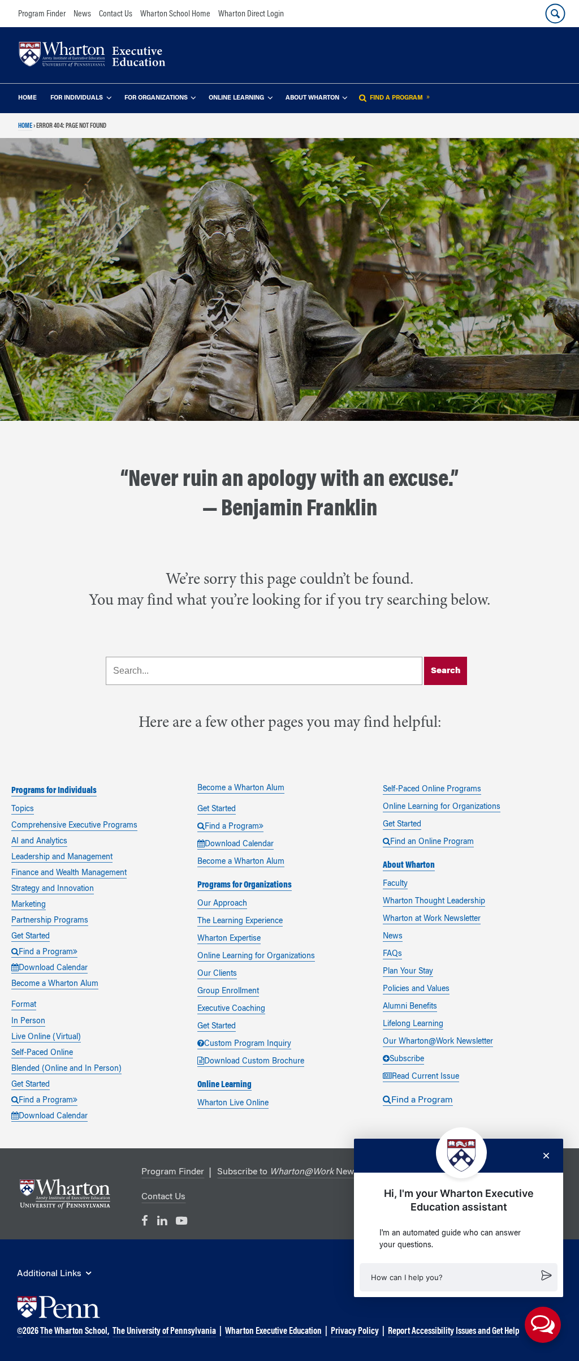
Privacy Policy (355, 1331)
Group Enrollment (228, 992)
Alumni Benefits (410, 1007)
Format (23, 1005)
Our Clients (217, 974)
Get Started (30, 937)
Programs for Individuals (54, 790)
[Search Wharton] (555, 13)
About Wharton (312, 98)
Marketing (28, 905)
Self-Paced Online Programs (432, 790)
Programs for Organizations (244, 885)
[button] (459, 1277)
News (82, 14)
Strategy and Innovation (52, 889)
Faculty (395, 884)
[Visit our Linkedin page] (162, 1221)
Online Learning (236, 98)
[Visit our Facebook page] (145, 1221)
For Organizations (156, 98)
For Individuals (76, 98)
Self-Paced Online (42, 1053)
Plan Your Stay (408, 972)
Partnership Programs (49, 921)
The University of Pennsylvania (164, 1331)
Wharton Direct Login (251, 14)
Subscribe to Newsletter (298, 1172)
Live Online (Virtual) (46, 1037)
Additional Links (49, 1273)
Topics (22, 809)
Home (27, 98)
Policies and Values (416, 989)
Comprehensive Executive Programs (74, 826)
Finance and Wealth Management (69, 873)
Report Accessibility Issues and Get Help (453, 1331)
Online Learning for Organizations (256, 957)
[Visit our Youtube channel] (181, 1221)
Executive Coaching (231, 1009)
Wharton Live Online (233, 1104)
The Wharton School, (74, 1331)
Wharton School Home (175, 14)
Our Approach (222, 904)
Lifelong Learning (413, 1024)
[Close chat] (546, 1155)
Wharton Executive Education (273, 1331)
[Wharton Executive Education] (97, 55)
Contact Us (115, 14)
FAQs (392, 954)
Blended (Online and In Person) (66, 1069)
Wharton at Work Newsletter (432, 919)
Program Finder (42, 14)
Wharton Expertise (229, 939)
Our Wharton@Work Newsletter (438, 1042)
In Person (28, 1022)
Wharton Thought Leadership (434, 902)
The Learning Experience (240, 921)
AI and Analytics (39, 842)
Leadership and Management (62, 858)
